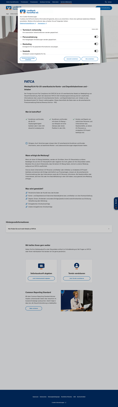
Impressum (41, 23)
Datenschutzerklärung (27, 23)
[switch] (96, 37)
